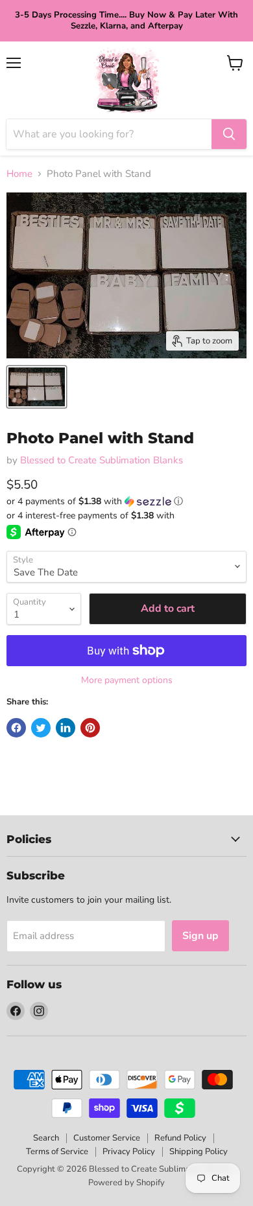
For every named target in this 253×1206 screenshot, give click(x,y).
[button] (126, 501)
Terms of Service (57, 1151)
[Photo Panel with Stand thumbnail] (36, 387)
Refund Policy (180, 1138)
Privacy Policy (128, 1151)
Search (46, 1138)
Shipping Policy (198, 1151)
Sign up (200, 936)
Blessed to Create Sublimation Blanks (101, 460)
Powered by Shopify (126, 1183)
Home (19, 174)
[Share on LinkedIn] (65, 727)
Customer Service (106, 1138)
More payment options (127, 680)
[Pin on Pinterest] (90, 727)
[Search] (229, 134)
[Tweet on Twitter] (41, 727)
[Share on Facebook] (16, 727)
